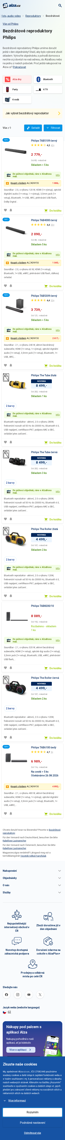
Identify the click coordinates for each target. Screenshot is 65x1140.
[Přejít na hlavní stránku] (12, 5)
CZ (9, 1012)
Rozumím (32, 1112)
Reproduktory (33, 15)
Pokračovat (19, 67)
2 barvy (10, 405)
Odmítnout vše (32, 1133)
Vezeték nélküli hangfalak (33, 856)
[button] (32, 870)
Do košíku (55, 210)
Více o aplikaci (18, 1049)
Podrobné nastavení (32, 1122)
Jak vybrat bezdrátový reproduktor (27, 113)
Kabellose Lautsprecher (14, 840)
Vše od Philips (10, 23)
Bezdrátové (53, 15)
